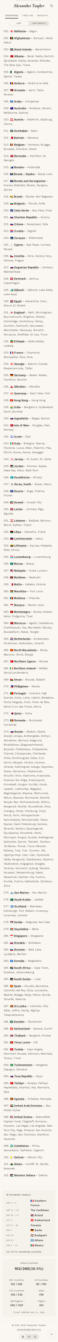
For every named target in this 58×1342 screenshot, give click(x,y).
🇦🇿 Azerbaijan (19, 130)
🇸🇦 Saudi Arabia (20, 899)
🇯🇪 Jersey (16, 459)
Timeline (27, 15)
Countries (11, 15)
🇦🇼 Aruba (15, 101)
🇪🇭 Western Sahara (22, 1175)
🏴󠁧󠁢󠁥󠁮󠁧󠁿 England (17, 312)
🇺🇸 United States (21, 1116)
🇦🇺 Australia (18, 108)
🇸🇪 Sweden (17, 1021)
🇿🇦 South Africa (20, 967)
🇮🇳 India (15, 407)
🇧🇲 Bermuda (18, 155)
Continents (39, 23)
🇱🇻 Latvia (16, 509)
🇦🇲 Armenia (17, 90)
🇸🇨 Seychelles (19, 929)
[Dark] (35, 1336)
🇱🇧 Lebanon (17, 520)
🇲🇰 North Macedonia (23, 650)
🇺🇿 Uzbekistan (19, 1145)
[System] (23, 1336)
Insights (42, 15)
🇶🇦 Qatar (16, 713)
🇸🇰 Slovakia (17, 942)
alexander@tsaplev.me (29, 1329)
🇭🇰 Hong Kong (19, 400)
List (19, 23)
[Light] (29, 1336)
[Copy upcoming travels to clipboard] (7, 1195)
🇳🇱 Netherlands (20, 638)
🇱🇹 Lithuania (18, 545)
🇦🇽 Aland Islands (21, 49)
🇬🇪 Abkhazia (18, 31)
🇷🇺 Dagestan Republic (24, 267)
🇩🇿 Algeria (16, 71)
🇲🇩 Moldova (17, 598)
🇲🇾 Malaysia (18, 570)
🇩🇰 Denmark (18, 278)
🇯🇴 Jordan (16, 466)
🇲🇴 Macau (16, 563)
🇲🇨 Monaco (17, 605)
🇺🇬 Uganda (17, 1098)
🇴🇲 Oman (16, 679)
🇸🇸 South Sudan (20, 979)
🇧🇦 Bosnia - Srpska (22, 174)
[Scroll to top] (51, 1334)
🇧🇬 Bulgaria (17, 203)
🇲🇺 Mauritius (18, 591)
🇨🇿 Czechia (17, 256)
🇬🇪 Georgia (17, 363)
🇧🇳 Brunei (16, 196)
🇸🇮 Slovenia (17, 949)
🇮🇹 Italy (15, 443)
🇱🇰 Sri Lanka (18, 1006)
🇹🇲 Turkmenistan (21, 1064)
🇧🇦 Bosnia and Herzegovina (27, 180)
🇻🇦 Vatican (17, 1157)
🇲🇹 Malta (16, 584)
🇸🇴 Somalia (17, 960)
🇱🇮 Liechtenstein (21, 538)
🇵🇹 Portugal (18, 693)
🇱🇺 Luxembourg (20, 556)
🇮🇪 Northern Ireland (23, 668)
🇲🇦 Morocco (18, 623)
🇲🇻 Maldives (18, 577)
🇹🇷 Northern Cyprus (23, 661)
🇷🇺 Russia (16, 731)
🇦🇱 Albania (17, 56)
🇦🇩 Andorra (17, 83)
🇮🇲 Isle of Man (19, 425)
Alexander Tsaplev (28, 5)
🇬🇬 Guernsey (18, 393)
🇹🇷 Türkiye (17, 1083)
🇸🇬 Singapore (18, 935)
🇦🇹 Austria (17, 119)
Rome (17, 452)
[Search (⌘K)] (52, 5)
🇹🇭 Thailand (18, 1035)
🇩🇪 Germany (18, 375)
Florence (9, 447)
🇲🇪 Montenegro (20, 611)
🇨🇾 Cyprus (16, 244)
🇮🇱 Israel (15, 436)
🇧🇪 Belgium (17, 144)
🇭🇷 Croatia (17, 230)
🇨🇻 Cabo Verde (19, 210)
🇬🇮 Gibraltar (18, 386)
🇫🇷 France (16, 352)
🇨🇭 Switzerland (20, 1028)
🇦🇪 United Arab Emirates (26, 1105)
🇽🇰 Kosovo (16, 491)
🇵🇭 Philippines (19, 686)
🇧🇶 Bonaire (17, 167)
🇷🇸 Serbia (16, 922)
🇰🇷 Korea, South (20, 484)
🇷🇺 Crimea (16, 224)
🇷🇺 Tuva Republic (21, 1076)
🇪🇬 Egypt (16, 301)
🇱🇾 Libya (15, 531)
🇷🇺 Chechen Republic (23, 217)
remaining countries (30, 1251)
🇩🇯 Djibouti (17, 289)
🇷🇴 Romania (18, 720)
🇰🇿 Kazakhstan (20, 477)
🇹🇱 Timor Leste (20, 1042)
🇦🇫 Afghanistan (20, 38)
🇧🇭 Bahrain (17, 137)
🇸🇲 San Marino (19, 892)
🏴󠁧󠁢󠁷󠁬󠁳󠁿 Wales (16, 1164)
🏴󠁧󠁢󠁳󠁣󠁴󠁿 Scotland (18, 906)
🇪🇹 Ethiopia (17, 341)
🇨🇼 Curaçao (17, 237)
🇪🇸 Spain (15, 986)
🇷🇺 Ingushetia (19, 418)
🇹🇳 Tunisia (16, 1049)
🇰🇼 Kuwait (16, 502)
